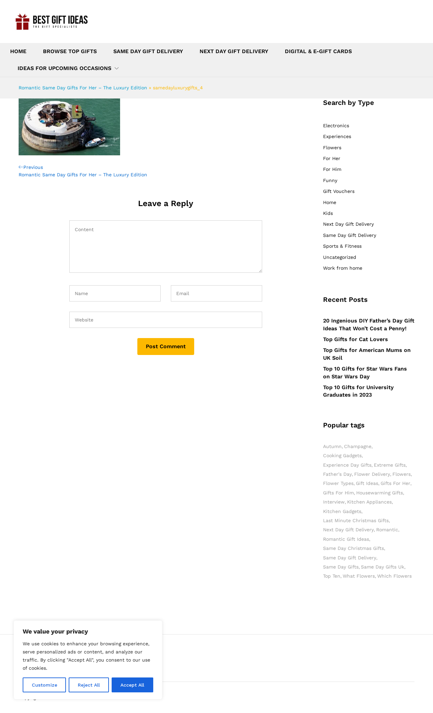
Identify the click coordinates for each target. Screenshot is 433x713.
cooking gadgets (342, 455)
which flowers (394, 576)
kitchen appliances (369, 502)
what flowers (359, 576)
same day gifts (341, 567)
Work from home (342, 268)
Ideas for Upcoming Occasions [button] (64, 68)
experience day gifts (347, 465)
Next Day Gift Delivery (234, 51)
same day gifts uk (382, 567)
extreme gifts (390, 465)
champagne (357, 446)
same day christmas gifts (353, 548)
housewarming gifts (379, 492)
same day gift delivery (349, 557)
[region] (88, 659)
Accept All (132, 685)
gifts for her (395, 483)
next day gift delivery (348, 529)
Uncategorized (339, 257)
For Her (331, 158)
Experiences (337, 136)
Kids (328, 213)
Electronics (336, 125)
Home (18, 51)
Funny (330, 180)
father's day (337, 474)
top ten (331, 576)
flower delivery (372, 474)
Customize (44, 685)
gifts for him (338, 492)
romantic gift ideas (346, 539)
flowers (401, 474)
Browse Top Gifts (70, 51)
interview (334, 502)
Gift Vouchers (339, 191)
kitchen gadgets (342, 511)
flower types (338, 483)
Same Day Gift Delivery (148, 51)
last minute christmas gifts (356, 520)
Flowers (332, 147)
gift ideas (367, 483)
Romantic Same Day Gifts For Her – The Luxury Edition (83, 87)
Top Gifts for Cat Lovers (355, 339)
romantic (387, 529)
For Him (332, 169)
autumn (332, 446)
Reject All (89, 685)
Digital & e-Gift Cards (318, 51)
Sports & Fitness (342, 246)
